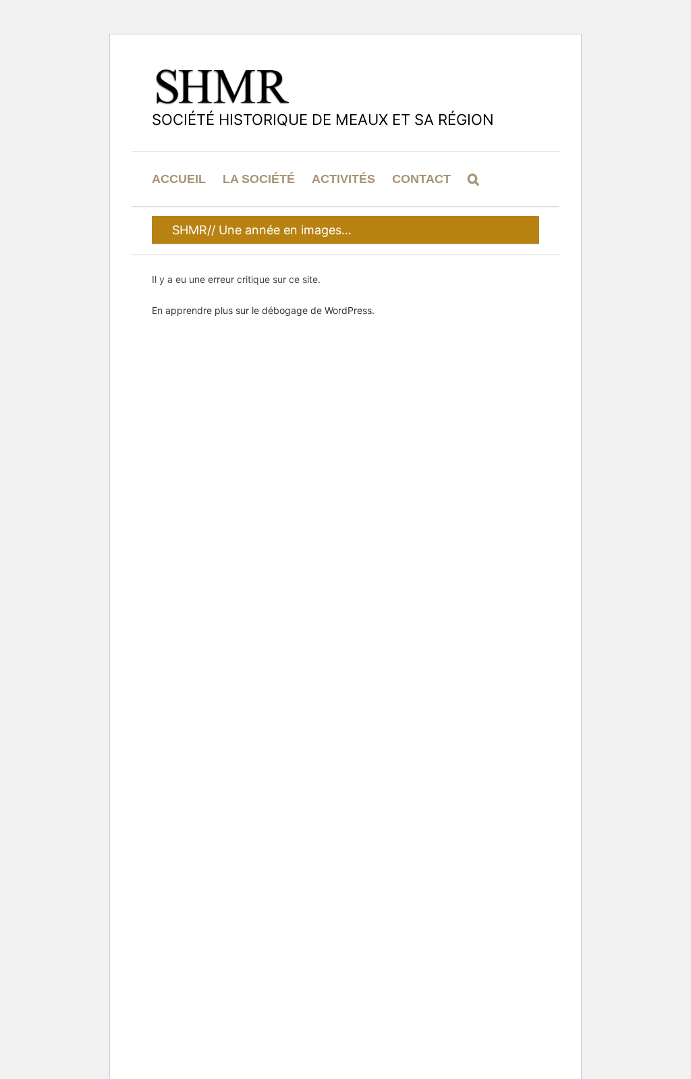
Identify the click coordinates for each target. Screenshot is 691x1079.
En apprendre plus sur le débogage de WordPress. (263, 310)
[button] (473, 179)
